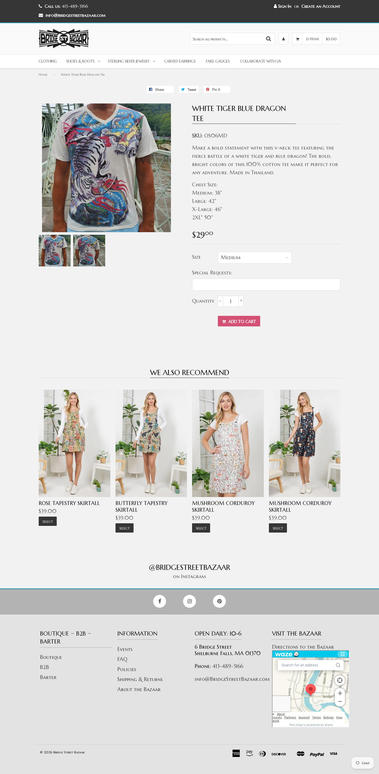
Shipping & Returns (140, 679)
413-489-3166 (227, 666)
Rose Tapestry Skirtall (69, 503)
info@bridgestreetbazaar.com (75, 15)
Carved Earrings (180, 61)
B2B (44, 667)
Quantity (203, 301)
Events (125, 649)
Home (43, 74)
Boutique (51, 657)
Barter (48, 677)
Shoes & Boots (80, 61)
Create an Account (320, 6)
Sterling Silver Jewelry (129, 61)
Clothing (48, 61)
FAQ (122, 659)
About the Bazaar (139, 689)
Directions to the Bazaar (303, 647)
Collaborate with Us (260, 61)
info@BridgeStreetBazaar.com (232, 679)
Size (196, 257)
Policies (126, 669)
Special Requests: (212, 272)
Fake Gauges (218, 61)
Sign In (284, 6)
